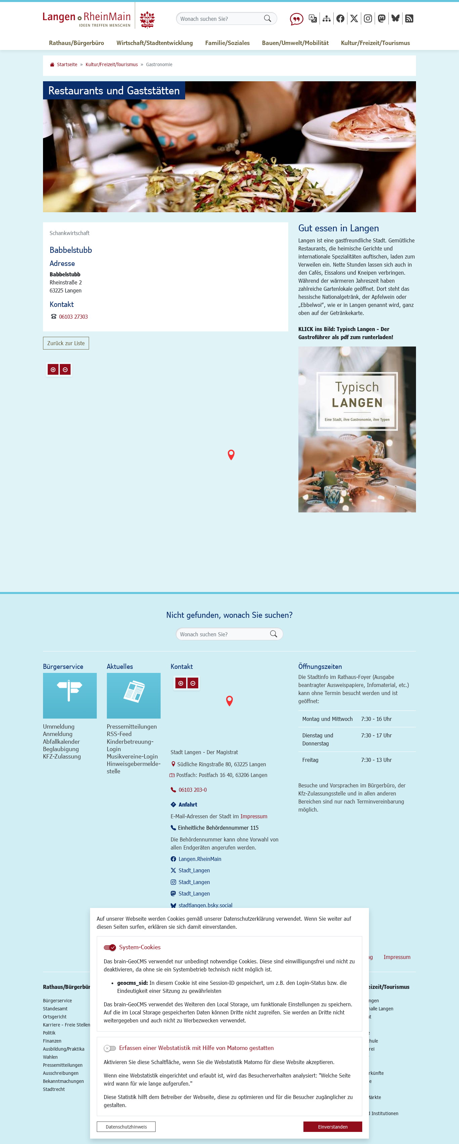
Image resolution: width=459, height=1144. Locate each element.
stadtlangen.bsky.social (206, 905)
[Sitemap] (326, 18)
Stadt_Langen (194, 870)
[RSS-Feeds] (409, 18)
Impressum (254, 816)
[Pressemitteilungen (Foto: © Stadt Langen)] (134, 696)
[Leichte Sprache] (296, 18)
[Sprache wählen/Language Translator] (313, 18)
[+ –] (231, 460)
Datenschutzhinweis (126, 1127)
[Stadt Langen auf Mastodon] (381, 18)
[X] (354, 18)
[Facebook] (340, 18)
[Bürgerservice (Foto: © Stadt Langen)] (70, 696)
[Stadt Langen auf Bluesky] (395, 18)
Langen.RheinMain (200, 859)
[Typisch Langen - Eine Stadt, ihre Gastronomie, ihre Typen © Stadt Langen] (357, 429)
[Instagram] (368, 18)
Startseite (67, 64)
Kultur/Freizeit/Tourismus (112, 64)
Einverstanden (333, 1127)
